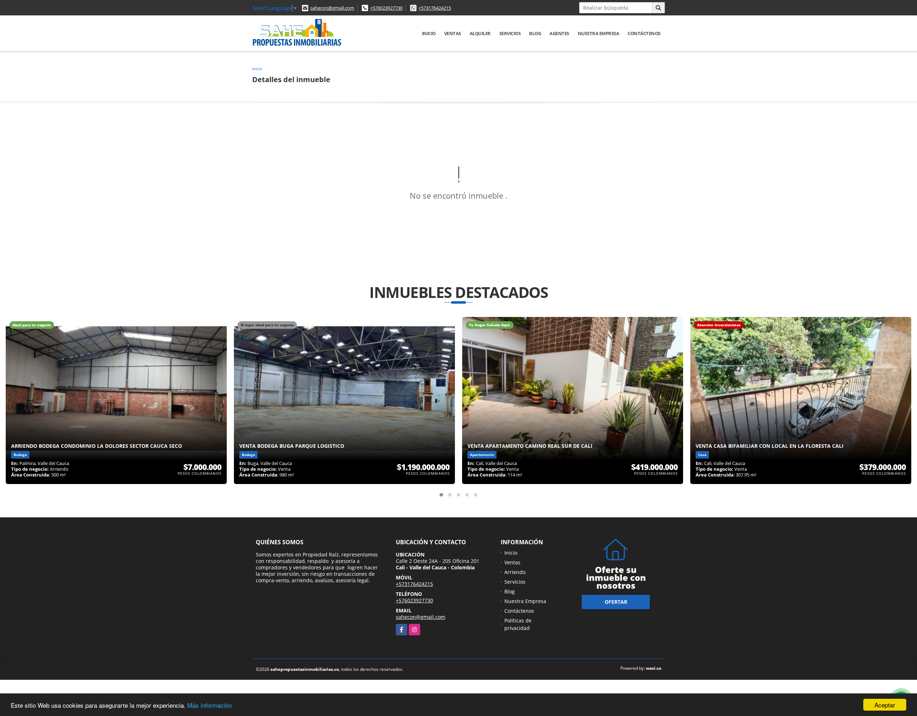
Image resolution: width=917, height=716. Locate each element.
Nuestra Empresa (598, 33)
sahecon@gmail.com (332, 8)
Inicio (429, 33)
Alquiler (480, 33)
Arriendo (514, 572)
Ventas (452, 33)
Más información (209, 705)
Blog (535, 33)
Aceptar (884, 704)
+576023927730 (386, 8)
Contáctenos (644, 33)
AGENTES (559, 33)
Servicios (510, 33)
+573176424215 (434, 8)
